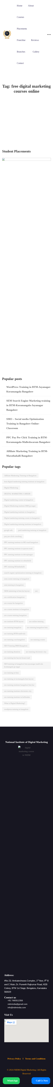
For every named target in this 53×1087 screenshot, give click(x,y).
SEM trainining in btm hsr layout (17, 591)
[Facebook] (11, 967)
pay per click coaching (13, 536)
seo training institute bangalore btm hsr (19, 685)
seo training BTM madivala (14, 634)
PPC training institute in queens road (18, 548)
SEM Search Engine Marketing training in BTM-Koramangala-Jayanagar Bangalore (28, 405)
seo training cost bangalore (14, 640)
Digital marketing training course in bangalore (22, 518)
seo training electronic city (36, 652)
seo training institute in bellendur (17, 697)
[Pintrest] (35, 967)
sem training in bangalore (14, 585)
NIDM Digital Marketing (25, 1070)
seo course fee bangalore (13, 603)
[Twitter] (17, 967)
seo (36, 591)
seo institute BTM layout (13, 621)
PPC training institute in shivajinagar (18, 554)
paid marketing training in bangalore (32, 530)
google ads (8, 530)
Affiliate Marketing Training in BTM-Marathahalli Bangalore (27, 453)
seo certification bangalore (14, 597)
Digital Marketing (11, 488)
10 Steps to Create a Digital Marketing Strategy (23, 117)
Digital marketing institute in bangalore (19, 512)
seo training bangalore (12, 627)
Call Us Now (41, 1080)
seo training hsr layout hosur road (17, 658)
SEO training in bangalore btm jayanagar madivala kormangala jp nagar (23, 665)
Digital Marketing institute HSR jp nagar (19, 506)
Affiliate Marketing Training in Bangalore (20, 475)
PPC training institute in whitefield (17, 561)
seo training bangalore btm (37, 627)
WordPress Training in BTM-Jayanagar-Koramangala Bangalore (28, 389)
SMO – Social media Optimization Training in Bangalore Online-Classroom (25, 424)
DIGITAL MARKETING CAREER (17, 494)
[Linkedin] (29, 967)
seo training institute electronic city (18, 691)
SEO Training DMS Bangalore (15, 646)
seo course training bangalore (15, 615)
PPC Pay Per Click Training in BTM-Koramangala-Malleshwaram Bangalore (28, 439)
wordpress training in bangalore (16, 709)
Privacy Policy (14, 1059)
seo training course (38, 640)
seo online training (36, 621)
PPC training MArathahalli (14, 567)
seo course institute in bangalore (16, 609)
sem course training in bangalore (16, 579)
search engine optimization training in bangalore (23, 573)
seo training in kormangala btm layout (18, 679)
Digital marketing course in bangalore (18, 500)
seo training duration (12, 652)
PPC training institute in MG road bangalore (21, 542)
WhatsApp (12, 1080)
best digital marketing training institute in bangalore (24, 482)
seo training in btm (11, 673)
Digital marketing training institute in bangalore (22, 524)
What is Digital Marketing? (14, 703)
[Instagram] (23, 967)
